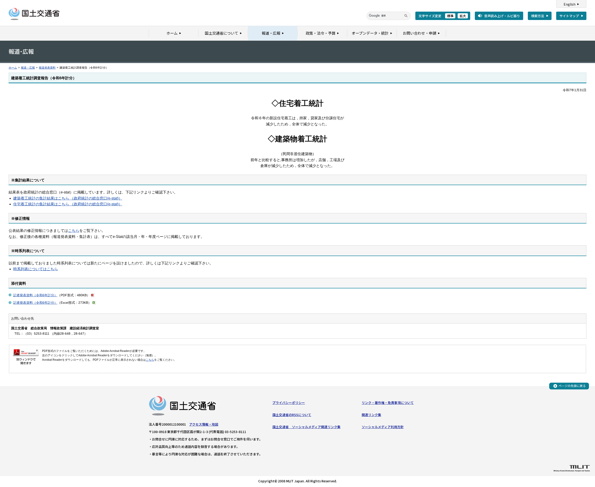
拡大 (462, 15)
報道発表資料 (47, 67)
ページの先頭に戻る (572, 386)
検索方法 (537, 15)
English (569, 4)
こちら (73, 231)
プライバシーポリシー (288, 402)
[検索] (406, 16)
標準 (450, 15)
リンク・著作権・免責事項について (388, 402)
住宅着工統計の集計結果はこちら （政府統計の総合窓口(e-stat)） (67, 204)
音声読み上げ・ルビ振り (502, 15)
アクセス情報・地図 (203, 424)
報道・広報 (28, 67)
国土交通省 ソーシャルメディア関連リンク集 (306, 426)
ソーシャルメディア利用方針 (383, 426)
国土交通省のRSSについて (291, 414)
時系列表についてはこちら (35, 269)
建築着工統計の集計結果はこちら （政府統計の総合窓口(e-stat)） (67, 198)
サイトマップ (569, 15)
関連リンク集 (371, 414)
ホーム (13, 67)
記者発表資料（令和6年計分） (35, 295)
